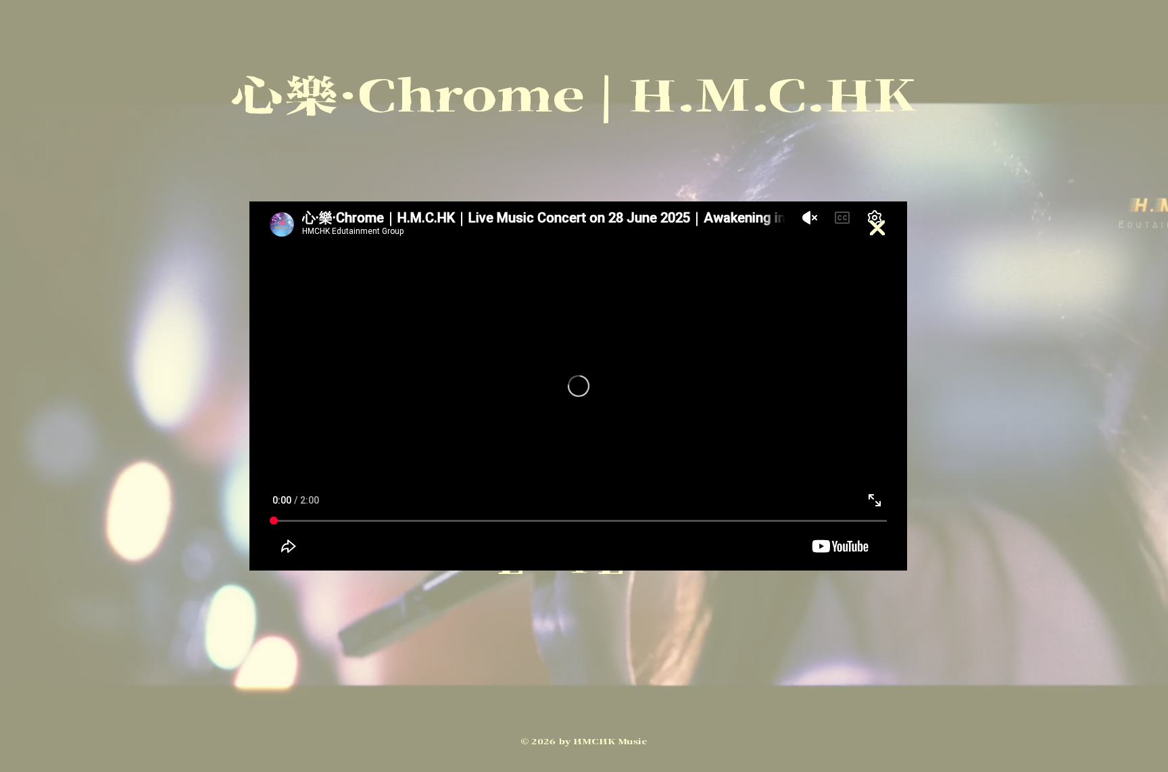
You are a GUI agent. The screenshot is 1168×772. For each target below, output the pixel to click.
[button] (877, 228)
